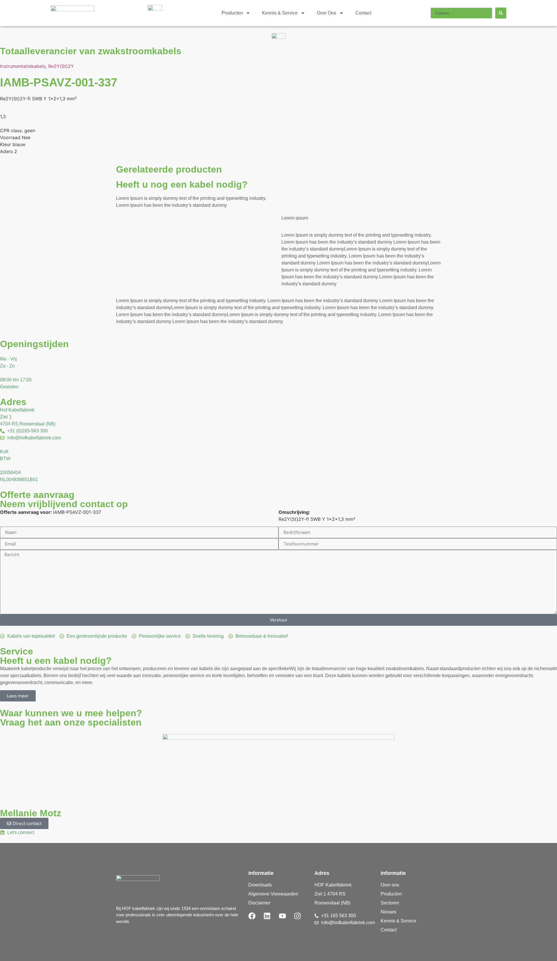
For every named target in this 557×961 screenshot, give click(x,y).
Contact (363, 12)
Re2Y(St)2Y (61, 66)
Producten (232, 12)
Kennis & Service (280, 12)
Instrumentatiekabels (23, 66)
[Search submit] (500, 13)
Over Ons (326, 12)
